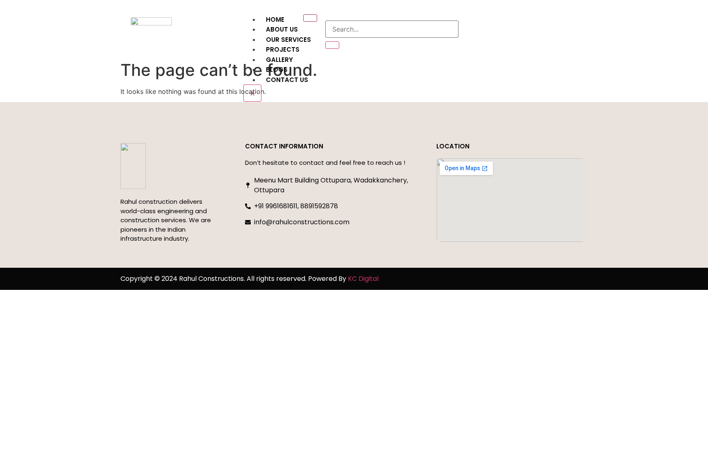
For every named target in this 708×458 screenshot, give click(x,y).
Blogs (277, 69)
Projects (283, 49)
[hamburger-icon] (310, 18)
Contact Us (287, 79)
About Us (282, 29)
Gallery (279, 59)
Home (275, 19)
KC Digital (363, 278)
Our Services (288, 39)
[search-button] (332, 45)
